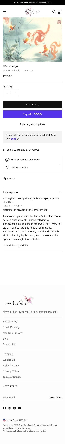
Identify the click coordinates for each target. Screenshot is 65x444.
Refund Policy (11, 365)
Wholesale (9, 359)
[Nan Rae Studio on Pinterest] (15, 409)
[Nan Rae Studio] (32, 11)
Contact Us (9, 344)
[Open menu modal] (4, 11)
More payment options (32, 124)
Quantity (7, 86)
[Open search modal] (53, 11)
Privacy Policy (11, 371)
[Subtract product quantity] (6, 93)
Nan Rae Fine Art (12, 333)
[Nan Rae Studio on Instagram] (10, 409)
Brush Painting (11, 327)
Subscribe (56, 397)
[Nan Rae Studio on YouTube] (20, 409)
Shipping (8, 149)
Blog (5, 338)
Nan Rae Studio (12, 70)
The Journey (10, 321)
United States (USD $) (16, 420)
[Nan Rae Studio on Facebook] (5, 409)
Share (11, 179)
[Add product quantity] (15, 93)
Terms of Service (12, 377)
